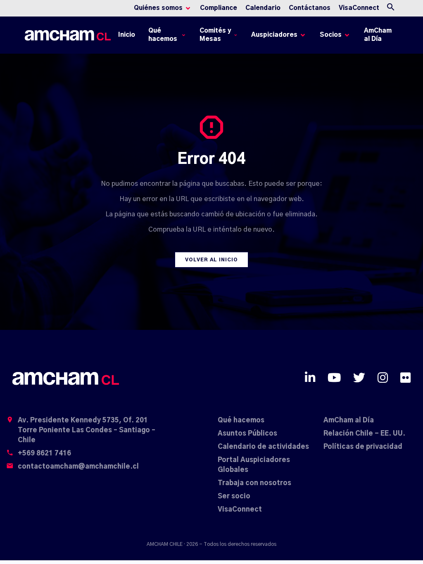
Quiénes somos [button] (158, 8)
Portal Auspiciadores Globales (254, 465)
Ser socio (234, 496)
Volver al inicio (211, 259)
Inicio (128, 37)
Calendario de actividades (263, 446)
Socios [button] (331, 35)
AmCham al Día (378, 35)
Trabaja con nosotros (254, 483)
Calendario (262, 8)
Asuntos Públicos (247, 433)
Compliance (218, 8)
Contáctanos (309, 8)
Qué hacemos (241, 420)
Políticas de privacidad (362, 446)
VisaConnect (359, 8)
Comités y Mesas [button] (215, 35)
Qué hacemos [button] (162, 35)
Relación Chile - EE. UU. (364, 433)
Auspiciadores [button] (274, 35)
